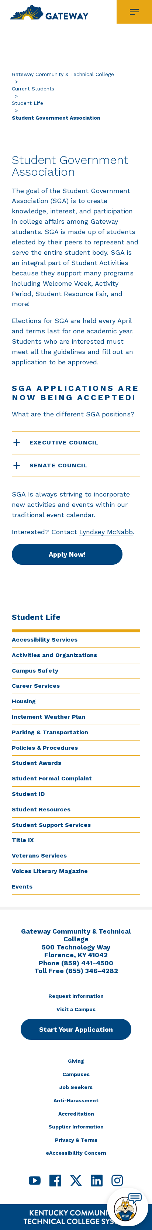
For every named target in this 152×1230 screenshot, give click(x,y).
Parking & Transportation (50, 732)
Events (22, 886)
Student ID (28, 793)
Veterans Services (39, 855)
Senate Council (58, 465)
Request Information (76, 996)
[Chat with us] (127, 1207)
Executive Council (64, 442)
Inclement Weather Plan (48, 716)
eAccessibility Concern (76, 1153)
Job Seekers (76, 1087)
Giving (76, 1061)
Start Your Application (76, 1029)
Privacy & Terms (76, 1140)
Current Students (33, 89)
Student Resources (41, 809)
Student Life (27, 103)
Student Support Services (51, 824)
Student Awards (36, 762)
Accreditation (76, 1114)
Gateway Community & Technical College (63, 74)
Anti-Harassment (76, 1100)
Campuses (76, 1074)
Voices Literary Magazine (50, 871)
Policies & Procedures (45, 747)
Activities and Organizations (54, 655)
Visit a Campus (76, 1009)
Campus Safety (35, 670)
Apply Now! (67, 554)
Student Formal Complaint (52, 778)
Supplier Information (76, 1127)
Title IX (23, 840)
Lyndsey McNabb (106, 532)
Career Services (36, 685)
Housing (24, 701)
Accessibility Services (44, 639)
